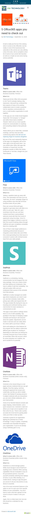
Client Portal (15, 3)
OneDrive (7, 453)
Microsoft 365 (12, 511)
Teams (5, 89)
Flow (5, 185)
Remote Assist (8, 3)
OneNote (6, 372)
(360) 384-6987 (23, 3)
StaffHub (6, 268)
